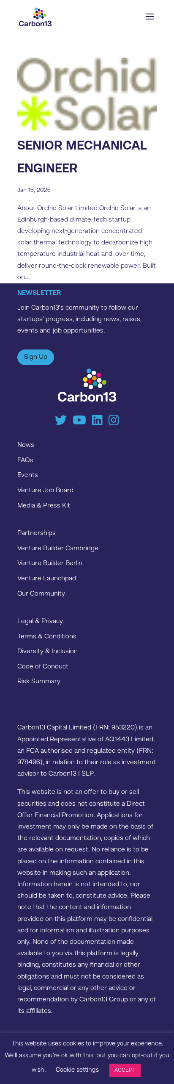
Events (27, 475)
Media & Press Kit (43, 505)
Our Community (41, 594)
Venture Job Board (45, 490)
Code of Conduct (42, 666)
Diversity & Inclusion (47, 651)
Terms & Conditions (46, 636)
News (25, 445)
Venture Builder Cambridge (57, 548)
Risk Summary (38, 681)
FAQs (25, 460)
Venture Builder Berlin (49, 563)
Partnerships (36, 533)
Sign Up (35, 357)
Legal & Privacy (40, 621)
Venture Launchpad (46, 578)
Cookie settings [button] (77, 1070)
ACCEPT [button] (125, 1070)
